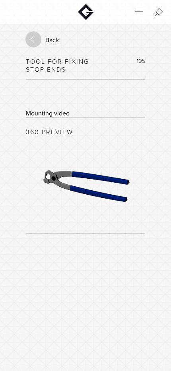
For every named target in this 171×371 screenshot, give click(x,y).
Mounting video (48, 113)
